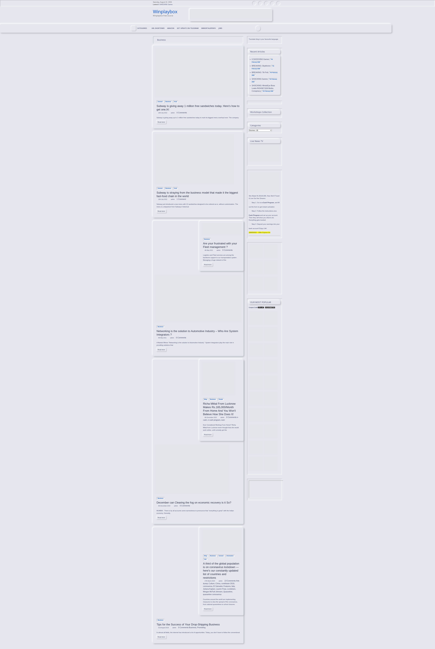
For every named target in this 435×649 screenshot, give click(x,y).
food (175, 101)
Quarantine (227, 592)
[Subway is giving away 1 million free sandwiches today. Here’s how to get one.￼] (198, 49)
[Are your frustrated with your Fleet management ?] (221, 224)
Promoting (201, 627)
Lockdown (231, 589)
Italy (233, 586)
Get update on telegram (188, 28)
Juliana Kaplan (209, 589)
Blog (205, 399)
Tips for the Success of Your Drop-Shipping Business (188, 624)
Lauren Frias (221, 589)
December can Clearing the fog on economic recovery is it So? (194, 502)
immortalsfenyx (208, 28)
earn (223, 420)
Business (168, 101)
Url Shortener (158, 28)
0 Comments (181, 113)
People (221, 399)
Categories (142, 28)
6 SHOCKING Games (165, 4)
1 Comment (181, 199)
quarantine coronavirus (212, 594)
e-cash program (214, 420)
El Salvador (218, 586)
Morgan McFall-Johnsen (212, 592)
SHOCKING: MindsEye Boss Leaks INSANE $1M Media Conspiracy (263, 88)
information (229, 555)
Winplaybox (165, 11)
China (217, 583)
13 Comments (230, 581)
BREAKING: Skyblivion (261, 66)
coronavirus (207, 586)
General (160, 101)
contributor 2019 (227, 583)
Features (227, 586)
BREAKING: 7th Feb (260, 72)
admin (173, 113)
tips (205, 559)
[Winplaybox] (133, 28)
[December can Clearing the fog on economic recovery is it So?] (192, 446)
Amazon (170, 28)
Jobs (220, 28)
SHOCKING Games (260, 79)
